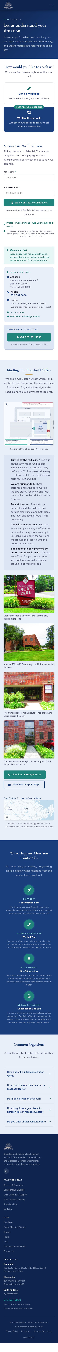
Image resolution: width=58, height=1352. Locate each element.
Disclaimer (26, 1331)
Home (6, 19)
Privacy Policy (12, 1331)
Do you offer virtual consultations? (26, 1121)
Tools (6, 1237)
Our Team (8, 1222)
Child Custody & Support (15, 1195)
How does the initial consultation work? (25, 1074)
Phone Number (11, 187)
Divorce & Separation (14, 1185)
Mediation (8, 1209)
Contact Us (9, 1251)
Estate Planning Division (15, 1227)
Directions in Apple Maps (26, 784)
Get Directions (17, 312)
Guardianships (10, 1204)
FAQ (6, 1241)
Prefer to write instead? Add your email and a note (29, 224)
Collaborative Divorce (14, 1190)
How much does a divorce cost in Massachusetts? (26, 1087)
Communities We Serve (15, 1246)
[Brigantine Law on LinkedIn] (6, 1171)
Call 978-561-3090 (30, 337)
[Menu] (51, 5)
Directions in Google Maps (26, 774)
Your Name (10, 172)
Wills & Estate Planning (14, 1199)
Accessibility (29, 1337)
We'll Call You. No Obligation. (31, 202)
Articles (7, 1232)
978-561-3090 (19, 295)
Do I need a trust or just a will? (24, 1098)
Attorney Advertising (43, 1331)
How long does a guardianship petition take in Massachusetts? (25, 1110)
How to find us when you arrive (25, 316)
